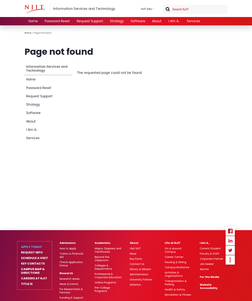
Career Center (174, 257)
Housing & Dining (175, 262)
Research (66, 273)
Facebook (230, 231)
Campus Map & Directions (33, 271)
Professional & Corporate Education (108, 275)
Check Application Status (71, 263)
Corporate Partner (211, 258)
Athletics (135, 284)
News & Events (69, 284)
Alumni (204, 269)
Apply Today (31, 247)
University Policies (141, 279)
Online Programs (105, 282)
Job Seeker (207, 264)
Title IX (27, 284)
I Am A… (205, 243)
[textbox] (195, 9)
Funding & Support (71, 297)
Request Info (32, 252)
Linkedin (230, 240)
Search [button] (167, 10)
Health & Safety (175, 289)
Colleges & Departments (103, 267)
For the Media (209, 277)
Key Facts (136, 258)
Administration (139, 274)
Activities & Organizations (174, 274)
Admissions (68, 243)
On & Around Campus (173, 250)
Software (138, 21)
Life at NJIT (172, 243)
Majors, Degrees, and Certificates (108, 250)
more (230, 260)
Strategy (117, 21)
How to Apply (68, 248)
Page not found (42, 32)
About (156, 21)
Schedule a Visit (34, 258)
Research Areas (70, 278)
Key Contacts (33, 263)
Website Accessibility (209, 286)
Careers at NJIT (34, 278)
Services (193, 21)
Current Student (210, 248)
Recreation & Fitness (178, 294)
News (133, 253)
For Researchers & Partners (71, 290)
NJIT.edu (146, 9)
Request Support (90, 21)
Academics (102, 243)
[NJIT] (35, 9)
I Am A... (174, 21)
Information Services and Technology (47, 68)
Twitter (230, 250)
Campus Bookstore (177, 267)
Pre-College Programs (102, 289)
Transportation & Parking (176, 282)
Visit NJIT (135, 248)
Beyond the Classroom (102, 258)
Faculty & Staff (209, 253)
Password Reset (57, 21)
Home (33, 21)
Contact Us (137, 264)
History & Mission (140, 269)
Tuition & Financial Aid (71, 255)
